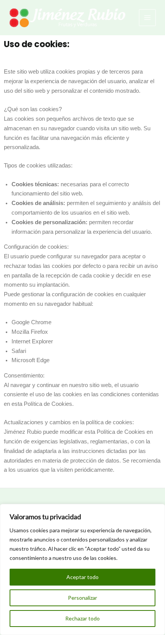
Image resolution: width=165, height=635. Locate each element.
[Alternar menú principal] (147, 17)
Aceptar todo (82, 577)
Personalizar (82, 597)
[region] (82, 569)
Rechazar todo (82, 618)
